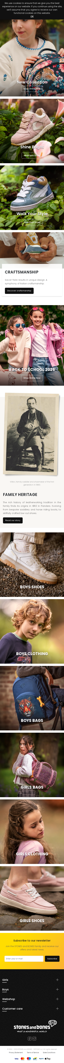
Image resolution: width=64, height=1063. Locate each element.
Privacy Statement (16, 1052)
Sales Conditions (49, 1052)
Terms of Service (33, 1052)
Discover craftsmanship (19, 290)
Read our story (12, 520)
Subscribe (52, 958)
